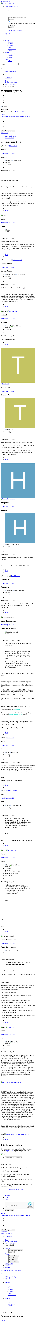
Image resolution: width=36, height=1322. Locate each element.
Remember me (12, 23)
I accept (3, 1320)
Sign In (11, 27)
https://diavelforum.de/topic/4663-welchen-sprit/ (15, 116)
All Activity (12, 54)
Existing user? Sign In (12, 6)
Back (10, 1286)
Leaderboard (12, 49)
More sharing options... (8, 131)
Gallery (10, 43)
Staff (9, 47)
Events (10, 45)
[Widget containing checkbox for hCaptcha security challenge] (19, 1205)
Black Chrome (13, 1258)
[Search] (1, 68)
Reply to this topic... (7, 1164)
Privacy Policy (9, 1264)
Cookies (7, 1267)
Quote (6, 210)
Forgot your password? (15, 30)
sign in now (9, 1151)
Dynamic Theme (13, 1262)
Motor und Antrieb (18, 111)
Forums (10, 42)
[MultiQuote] (5, 253)
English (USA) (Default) (15, 1250)
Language (8, 1248)
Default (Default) (13, 1256)
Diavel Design (13, 1260)
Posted (8, 153)
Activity (7, 52)
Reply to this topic (10, 136)
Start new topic (9, 138)
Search (10, 55)
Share (3, 115)
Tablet (6, 1197)
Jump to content (5, 1)
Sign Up (7, 34)
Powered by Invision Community (11, 1270)
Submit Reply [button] (9, 1210)
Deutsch (11, 1252)
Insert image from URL (15, 1189)
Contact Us (8, 1265)
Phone (6, 1199)
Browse (7, 40)
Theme (7, 1254)
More (10, 50)
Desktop (7, 1196)
